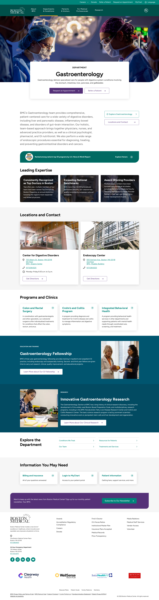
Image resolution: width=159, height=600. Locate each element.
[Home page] (20, 522)
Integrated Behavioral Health (115, 310)
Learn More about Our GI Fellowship (39, 371)
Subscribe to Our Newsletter (117, 501)
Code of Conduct (52, 594)
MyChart (138, 2)
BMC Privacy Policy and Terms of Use (22, 594)
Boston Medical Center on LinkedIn (23, 559)
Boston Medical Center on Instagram (17, 559)
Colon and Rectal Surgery (33, 310)
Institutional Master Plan (101, 526)
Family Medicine (87, 590)
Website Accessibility (17, 596)
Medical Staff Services (135, 522)
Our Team (63, 447)
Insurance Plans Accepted (102, 529)
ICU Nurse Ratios (98, 522)
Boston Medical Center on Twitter (28, 559)
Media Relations (133, 519)
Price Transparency (99, 536)
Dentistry (97, 590)
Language (151, 2)
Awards (59, 519)
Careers (59, 528)
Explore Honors (121, 157)
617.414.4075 (14, 554)
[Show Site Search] (146, 10)
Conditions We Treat (67, 441)
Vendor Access (133, 526)
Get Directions (32, 278)
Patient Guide (75, 590)
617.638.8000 (14, 543)
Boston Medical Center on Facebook (12, 559)
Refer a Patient (105, 2)
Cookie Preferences (65, 594)
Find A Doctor (97, 519)
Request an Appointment (123, 2)
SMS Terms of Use (40, 594)
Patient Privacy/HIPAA (99, 594)
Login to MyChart (71, 475)
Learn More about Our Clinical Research (81, 422)
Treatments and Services (108, 447)
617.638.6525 (31, 268)
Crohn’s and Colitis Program (73, 310)
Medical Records (98, 533)
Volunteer (131, 529)
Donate (94, 2)
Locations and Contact (118, 122)
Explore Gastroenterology (120, 114)
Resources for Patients (108, 441)
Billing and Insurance (33, 475)
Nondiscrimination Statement (81, 594)
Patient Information (111, 475)
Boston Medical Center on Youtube (33, 559)
